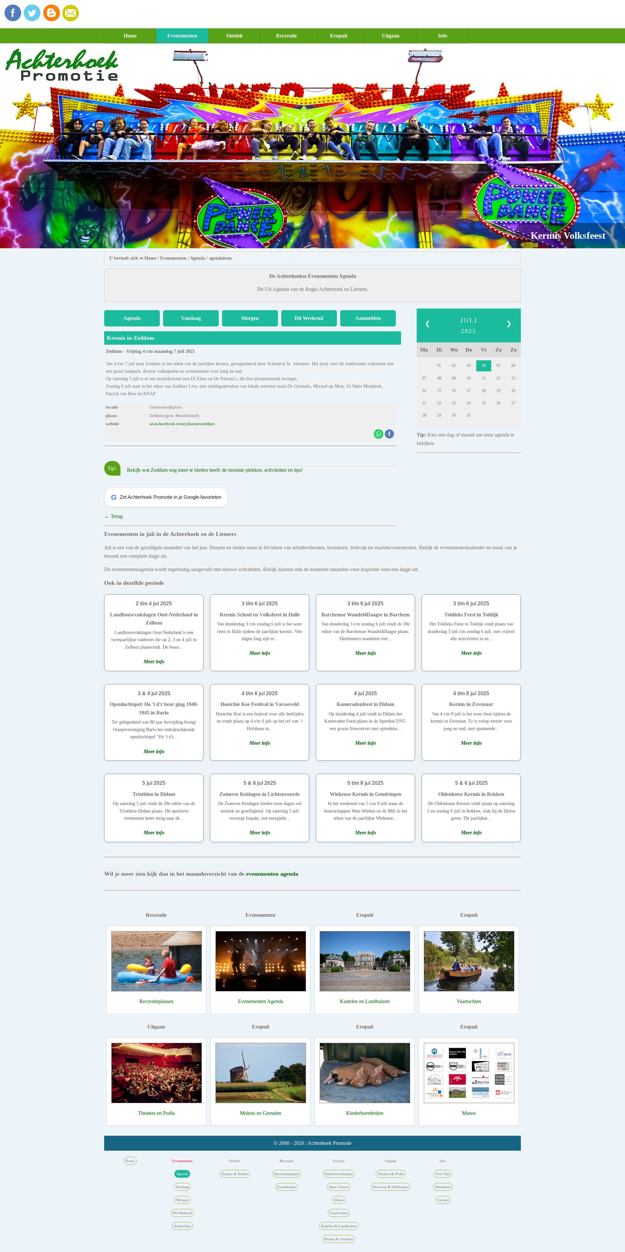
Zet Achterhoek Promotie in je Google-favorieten (166, 497)
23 (454, 403)
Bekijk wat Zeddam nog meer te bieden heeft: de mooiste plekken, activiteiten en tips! (215, 470)
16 (454, 390)
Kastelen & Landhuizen (338, 1226)
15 (439, 390)
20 (513, 390)
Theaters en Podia (156, 1113)
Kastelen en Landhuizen (365, 1001)
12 (498, 378)
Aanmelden (368, 318)
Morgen (250, 318)
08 (439, 378)
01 (439, 365)
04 (484, 365)
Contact (443, 1200)
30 (454, 415)
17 (469, 390)
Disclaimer (443, 1187)
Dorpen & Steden (234, 1174)
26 (498, 403)
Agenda (197, 258)
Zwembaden (286, 1187)
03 (469, 365)
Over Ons (443, 1174)
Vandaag (191, 318)
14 (424, 390)
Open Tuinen (339, 1187)
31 (469, 415)
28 (424, 415)
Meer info (154, 661)
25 (484, 403)
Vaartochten (469, 1001)
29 (439, 415)
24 (469, 403)
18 (484, 390)
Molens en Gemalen (260, 1113)
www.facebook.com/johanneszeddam (182, 424)
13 (513, 378)
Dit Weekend (309, 318)
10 (469, 378)
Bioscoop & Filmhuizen (391, 1187)
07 (424, 378)
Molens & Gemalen (338, 1239)
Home (130, 35)
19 (498, 390)
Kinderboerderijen (364, 1113)
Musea (469, 1113)
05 (498, 365)
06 (513, 365)
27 (513, 403)
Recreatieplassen (156, 1001)
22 (439, 403)
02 (454, 365)
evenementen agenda (272, 874)
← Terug (113, 516)
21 (424, 403)
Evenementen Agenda (260, 1001)
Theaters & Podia (391, 1174)
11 (484, 378)
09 (454, 378)
